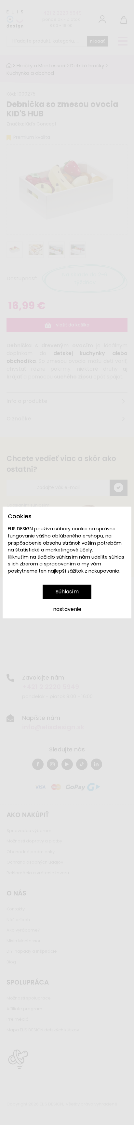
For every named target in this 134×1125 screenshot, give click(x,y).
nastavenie (67, 609)
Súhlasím (67, 591)
